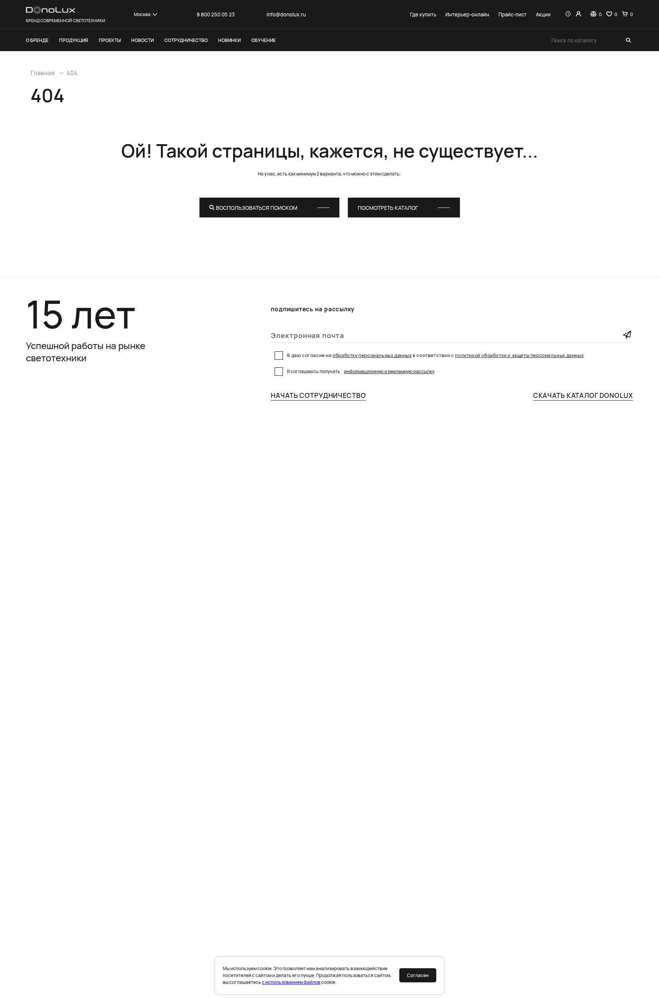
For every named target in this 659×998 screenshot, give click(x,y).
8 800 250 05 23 (216, 14)
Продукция (73, 40)
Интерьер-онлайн (467, 14)
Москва (142, 14)
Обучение (263, 40)
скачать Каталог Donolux (583, 395)
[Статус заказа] (568, 14)
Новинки (229, 40)
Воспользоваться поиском (256, 207)
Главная (43, 73)
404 (72, 73)
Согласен (418, 975)
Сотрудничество (186, 40)
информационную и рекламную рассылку (389, 371)
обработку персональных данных (372, 355)
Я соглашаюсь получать (360, 371)
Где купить (423, 14)
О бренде (37, 40)
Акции (543, 14)
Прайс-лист (512, 14)
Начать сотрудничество (318, 395)
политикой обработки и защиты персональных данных (519, 355)
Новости (142, 40)
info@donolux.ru (286, 14)
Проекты (110, 40)
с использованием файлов (291, 982)
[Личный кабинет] (578, 14)
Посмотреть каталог (388, 207)
